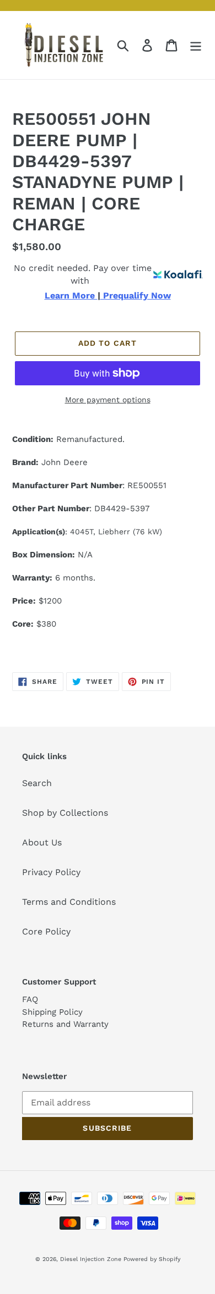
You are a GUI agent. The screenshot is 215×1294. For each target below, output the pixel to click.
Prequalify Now (135, 295)
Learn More (71, 295)
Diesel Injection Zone (90, 1259)
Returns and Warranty (65, 1024)
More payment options (107, 399)
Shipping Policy (52, 1012)
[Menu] (196, 45)
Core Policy (46, 931)
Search (37, 783)
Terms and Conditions (69, 902)
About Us (42, 842)
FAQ (30, 999)
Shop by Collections (65, 813)
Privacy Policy (51, 872)
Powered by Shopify (151, 1259)
